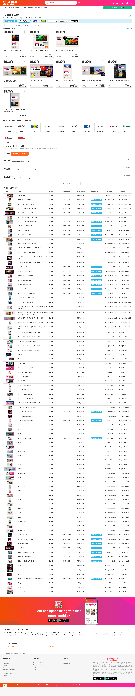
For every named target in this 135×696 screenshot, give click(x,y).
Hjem (5, 7)
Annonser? (6, 663)
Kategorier (38, 7)
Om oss (5, 671)
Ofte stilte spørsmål (8, 661)
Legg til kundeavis (8, 673)
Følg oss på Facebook (39, 663)
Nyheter (5, 675)
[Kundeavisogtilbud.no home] (10, 2)
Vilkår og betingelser (50, 685)
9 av (9, 28)
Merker (5, 667)
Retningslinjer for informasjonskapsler (79, 685)
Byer (45, 7)
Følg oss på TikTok (38, 669)
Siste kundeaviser (14, 7)
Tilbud (24, 7)
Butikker (30, 7)
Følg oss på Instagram (39, 665)
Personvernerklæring (62, 685)
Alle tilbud (8, 12)
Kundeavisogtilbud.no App (10, 669)
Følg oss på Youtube (38, 667)
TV (13, 12)
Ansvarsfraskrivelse (39, 685)
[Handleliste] (130, 2)
